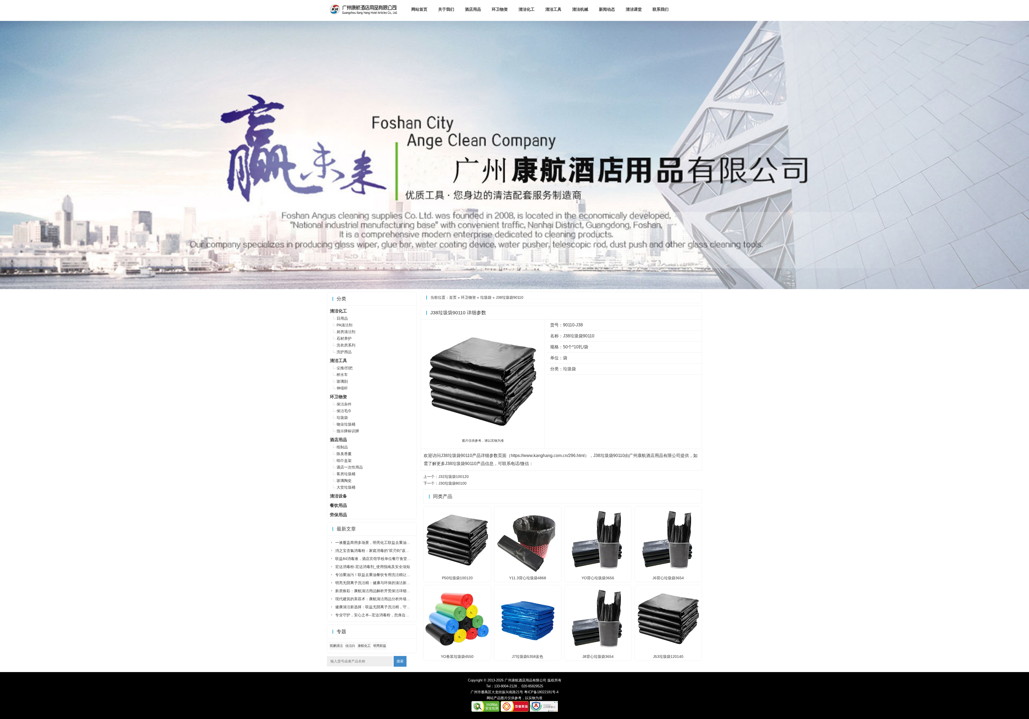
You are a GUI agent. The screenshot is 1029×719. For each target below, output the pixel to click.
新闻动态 (607, 9)
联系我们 (661, 9)
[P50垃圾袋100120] (457, 571)
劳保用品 (338, 514)
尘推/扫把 (345, 368)
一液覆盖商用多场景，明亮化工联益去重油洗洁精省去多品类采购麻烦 (393, 542)
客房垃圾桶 (346, 474)
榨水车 (342, 375)
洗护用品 (344, 352)
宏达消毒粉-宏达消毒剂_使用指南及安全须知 (372, 567)
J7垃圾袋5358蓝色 (527, 656)
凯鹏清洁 (336, 646)
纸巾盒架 (344, 460)
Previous (5, 156)
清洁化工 (527, 9)
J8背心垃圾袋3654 (598, 656)
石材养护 (344, 338)
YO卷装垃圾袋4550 (457, 656)
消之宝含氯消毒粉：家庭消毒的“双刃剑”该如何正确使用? (382, 550)
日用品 (342, 318)
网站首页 (419, 9)
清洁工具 (553, 9)
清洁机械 (580, 9)
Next (1024, 156)
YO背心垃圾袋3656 (597, 578)
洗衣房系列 (346, 345)
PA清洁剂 (344, 325)
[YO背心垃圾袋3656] (598, 571)
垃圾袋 (485, 297)
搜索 (400, 661)
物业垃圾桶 (346, 424)
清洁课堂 (634, 9)
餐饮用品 (338, 505)
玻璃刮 (342, 381)
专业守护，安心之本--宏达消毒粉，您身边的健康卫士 (379, 615)
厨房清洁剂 (346, 332)
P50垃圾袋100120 (457, 578)
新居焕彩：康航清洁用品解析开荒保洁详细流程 (374, 591)
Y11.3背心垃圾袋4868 (527, 578)
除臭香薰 (344, 454)
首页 (453, 297)
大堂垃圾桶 (346, 487)
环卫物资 (500, 9)
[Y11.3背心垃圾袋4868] (527, 571)
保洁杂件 (344, 404)
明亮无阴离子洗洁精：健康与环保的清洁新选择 (374, 583)
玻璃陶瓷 (344, 480)
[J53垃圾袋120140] (668, 650)
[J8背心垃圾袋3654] (598, 650)
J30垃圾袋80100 (452, 483)
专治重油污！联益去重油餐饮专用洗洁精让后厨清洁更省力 (384, 575)
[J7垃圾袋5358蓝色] (527, 650)
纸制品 (342, 447)
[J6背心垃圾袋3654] (668, 571)
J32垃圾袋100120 (453, 476)
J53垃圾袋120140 (668, 656)
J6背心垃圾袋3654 (668, 578)
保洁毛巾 (344, 411)
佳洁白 (350, 646)
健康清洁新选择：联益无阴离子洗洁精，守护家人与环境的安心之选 (391, 607)
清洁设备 (338, 496)
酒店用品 (473, 9)
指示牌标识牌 (348, 431)
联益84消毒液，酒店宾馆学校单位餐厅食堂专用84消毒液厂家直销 (390, 558)
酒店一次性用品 (350, 467)
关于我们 (446, 9)
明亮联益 (379, 646)
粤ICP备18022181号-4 (541, 692)
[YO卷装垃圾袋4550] (457, 650)
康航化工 (364, 646)
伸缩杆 (342, 388)
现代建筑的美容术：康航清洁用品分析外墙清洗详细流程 (382, 599)
